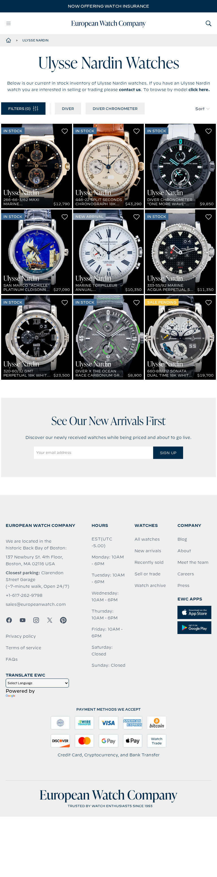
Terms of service (23, 648)
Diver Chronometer (115, 109)
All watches (147, 539)
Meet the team (193, 562)
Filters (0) (19, 109)
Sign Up (168, 453)
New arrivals (147, 551)
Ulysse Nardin (35, 40)
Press (183, 585)
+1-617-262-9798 (24, 595)
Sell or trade (147, 574)
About (184, 551)
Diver (68, 109)
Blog (182, 539)
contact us (130, 89)
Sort (200, 109)
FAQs (12, 659)
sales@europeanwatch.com (36, 604)
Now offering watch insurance (108, 6)
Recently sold (149, 562)
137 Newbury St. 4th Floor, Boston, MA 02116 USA (34, 560)
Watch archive (150, 585)
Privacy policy (21, 636)
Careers (185, 574)
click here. (199, 89)
